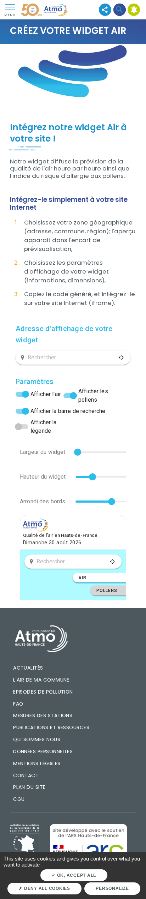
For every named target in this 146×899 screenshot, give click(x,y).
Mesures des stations (42, 715)
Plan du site (29, 787)
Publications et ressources (51, 727)
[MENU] (10, 7)
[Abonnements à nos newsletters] (134, 9)
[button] (119, 9)
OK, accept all (76, 875)
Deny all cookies (46, 888)
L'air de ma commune (41, 679)
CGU (18, 799)
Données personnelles (43, 751)
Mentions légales (36, 763)
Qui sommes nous (36, 739)
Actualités (28, 667)
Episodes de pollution (43, 691)
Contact (26, 775)
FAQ (18, 703)
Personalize (112, 888)
